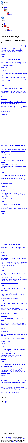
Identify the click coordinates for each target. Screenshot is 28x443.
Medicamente (7, 437)
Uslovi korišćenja (5, 438)
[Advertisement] (14, 129)
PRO (5, 8)
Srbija (10, 12)
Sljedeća (6, 401)
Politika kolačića (22, 438)
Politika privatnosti (13, 438)
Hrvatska (11, 14)
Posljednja (6, 402)
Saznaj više (15, 441)
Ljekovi (5, 7)
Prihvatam (20, 441)
